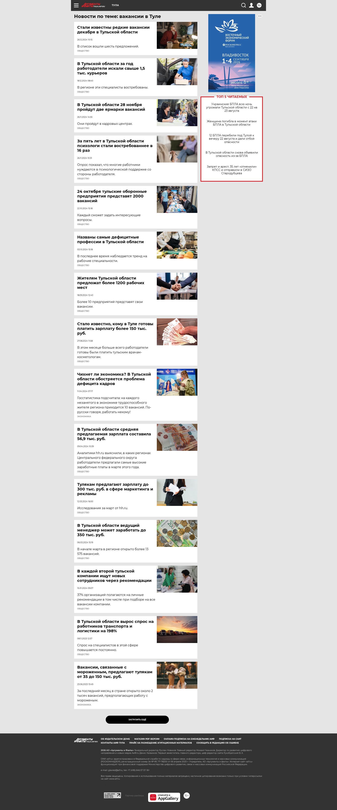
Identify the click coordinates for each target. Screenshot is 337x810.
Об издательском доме (115, 739)
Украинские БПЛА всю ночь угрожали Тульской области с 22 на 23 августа (231, 108)
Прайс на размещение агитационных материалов (160, 743)
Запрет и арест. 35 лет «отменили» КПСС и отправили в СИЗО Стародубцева (232, 170)
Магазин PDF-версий (146, 739)
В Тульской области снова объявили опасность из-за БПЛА (232, 154)
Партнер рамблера (134, 795)
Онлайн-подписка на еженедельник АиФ (189, 739)
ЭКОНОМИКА (84, 417)
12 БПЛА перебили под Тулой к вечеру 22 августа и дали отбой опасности (232, 139)
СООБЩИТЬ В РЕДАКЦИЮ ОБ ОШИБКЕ (217, 743)
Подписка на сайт (230, 739)
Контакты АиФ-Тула (113, 743)
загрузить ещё (137, 719)
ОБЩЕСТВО (83, 51)
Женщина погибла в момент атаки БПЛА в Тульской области (232, 123)
